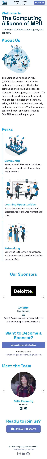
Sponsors (21, 4)
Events (24, 1)
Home (16, 1)
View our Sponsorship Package (23, 345)
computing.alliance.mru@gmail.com (23, 354)
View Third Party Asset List (23, 450)
